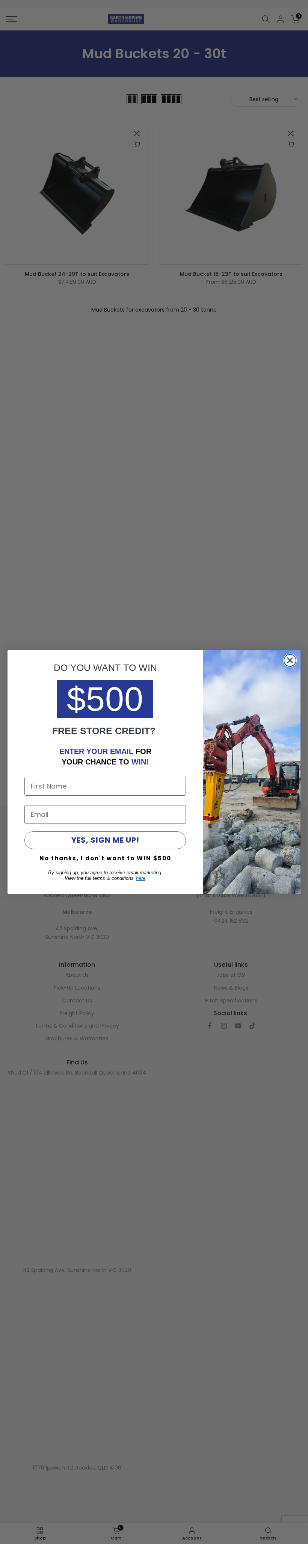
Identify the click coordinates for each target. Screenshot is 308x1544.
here (140, 878)
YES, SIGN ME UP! (105, 840)
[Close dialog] (290, 660)
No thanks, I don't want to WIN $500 (105, 858)
